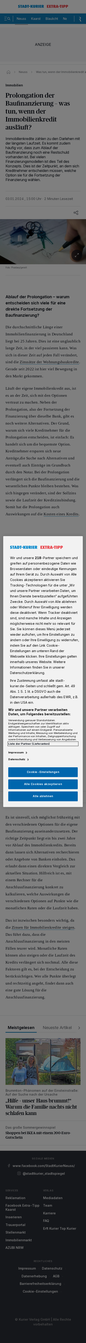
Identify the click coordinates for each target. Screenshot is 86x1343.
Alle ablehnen (43, 796)
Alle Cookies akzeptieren (43, 784)
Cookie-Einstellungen (43, 772)
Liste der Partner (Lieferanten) (29, 743)
